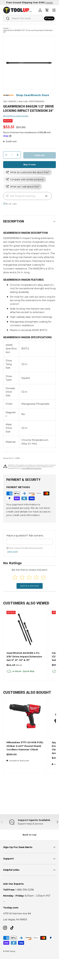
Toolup (12, 951)
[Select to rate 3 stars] (29, 577)
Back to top (30, 834)
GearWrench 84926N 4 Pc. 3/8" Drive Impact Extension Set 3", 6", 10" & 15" (24, 656)
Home (5, 28)
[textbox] (29, 542)
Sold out (40, 155)
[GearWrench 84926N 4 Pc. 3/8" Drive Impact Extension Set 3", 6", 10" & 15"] (25, 629)
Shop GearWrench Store (32, 95)
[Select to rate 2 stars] (22, 577)
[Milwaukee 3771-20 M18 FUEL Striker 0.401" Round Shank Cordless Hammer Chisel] (25, 719)
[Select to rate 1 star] (15, 577)
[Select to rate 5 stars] (43, 577)
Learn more (12, 551)
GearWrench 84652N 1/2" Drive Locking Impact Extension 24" (28, 31)
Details (49, 2)
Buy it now (29, 164)
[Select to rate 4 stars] (36, 577)
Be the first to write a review (15, 116)
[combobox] (23, 18)
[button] (47, 10)
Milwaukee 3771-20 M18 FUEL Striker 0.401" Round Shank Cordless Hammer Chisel (24, 746)
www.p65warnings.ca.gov (32, 468)
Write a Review (29, 586)
